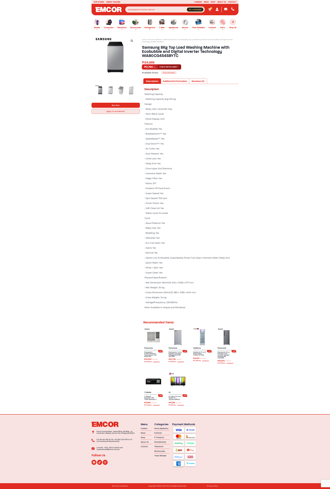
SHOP (213, 2)
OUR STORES (99, 2)
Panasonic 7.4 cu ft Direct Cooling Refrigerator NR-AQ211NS (175, 354)
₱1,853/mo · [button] (152, 362)
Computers (109, 27)
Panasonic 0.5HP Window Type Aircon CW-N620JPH (150, 354)
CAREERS (198, 2)
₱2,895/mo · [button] (201, 360)
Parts (222, 27)
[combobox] (165, 9)
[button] (132, 40)
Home (144, 39)
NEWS (206, 2)
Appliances (173, 27)
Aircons (185, 27)
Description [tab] (152, 81)
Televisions (122, 27)
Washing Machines (170, 39)
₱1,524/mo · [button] (152, 405)
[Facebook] (94, 462)
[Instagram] (105, 462)
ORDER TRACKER (113, 2)
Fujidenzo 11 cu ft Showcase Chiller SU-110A (199, 353)
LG (170, 392)
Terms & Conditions (120, 486)
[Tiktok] (99, 462)
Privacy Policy (212, 486)
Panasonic (148, 348)
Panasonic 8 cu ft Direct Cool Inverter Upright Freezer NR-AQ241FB (224, 355)
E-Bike (161, 27)
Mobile (97, 27)
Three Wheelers (198, 27)
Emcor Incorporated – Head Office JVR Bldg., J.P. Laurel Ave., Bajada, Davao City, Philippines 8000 (116, 432)
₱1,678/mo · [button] (176, 362)
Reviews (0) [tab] (198, 81)
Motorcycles (135, 27)
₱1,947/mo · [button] (176, 405)
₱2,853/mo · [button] (225, 363)
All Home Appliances (155, 39)
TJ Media (147, 392)
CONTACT (232, 2)
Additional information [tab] (175, 81)
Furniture (212, 27)
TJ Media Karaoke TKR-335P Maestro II (150, 398)
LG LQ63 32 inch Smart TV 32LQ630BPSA (175, 398)
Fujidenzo (197, 348)
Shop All (232, 27)
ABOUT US (221, 2)
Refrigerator (150, 27)
